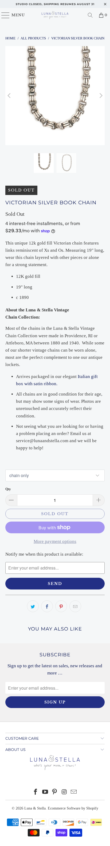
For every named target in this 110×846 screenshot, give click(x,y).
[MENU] (3, 15)
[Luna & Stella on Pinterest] (55, 792)
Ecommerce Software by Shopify (73, 808)
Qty (8, 489)
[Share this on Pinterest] (61, 606)
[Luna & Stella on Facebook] (36, 792)
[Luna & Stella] (55, 15)
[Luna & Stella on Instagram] (64, 792)
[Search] (90, 15)
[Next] (100, 95)
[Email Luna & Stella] (74, 792)
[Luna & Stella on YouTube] (45, 792)
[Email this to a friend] (75, 606)
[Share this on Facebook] (47, 606)
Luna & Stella (35, 808)
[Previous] (9, 95)
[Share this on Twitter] (33, 606)
